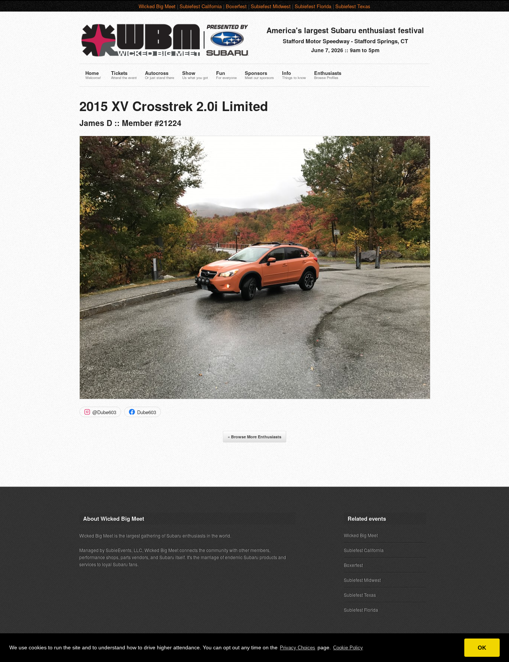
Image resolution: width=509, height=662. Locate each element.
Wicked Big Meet (157, 6)
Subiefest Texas (352, 6)
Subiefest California (201, 6)
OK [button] (482, 647)
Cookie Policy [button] (348, 647)
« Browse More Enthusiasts (254, 436)
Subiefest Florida (313, 6)
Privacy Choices (297, 647)
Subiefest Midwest (271, 6)
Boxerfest (236, 6)
